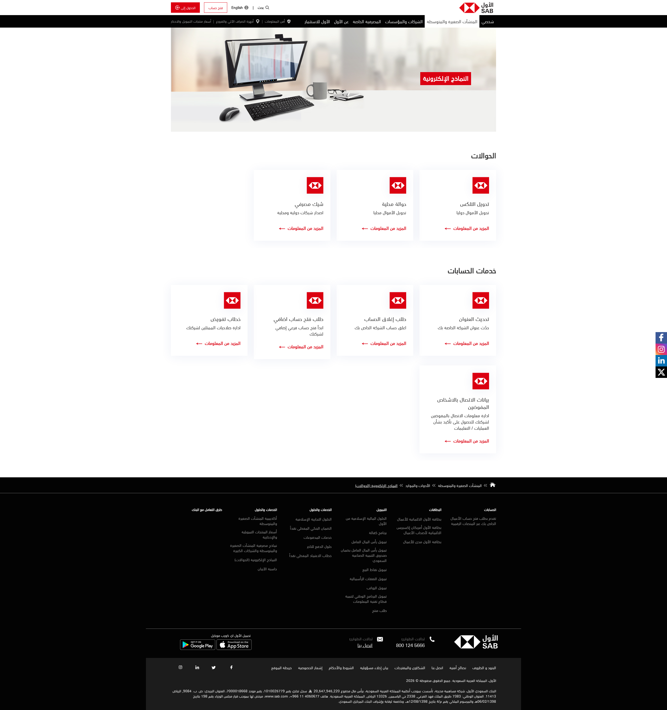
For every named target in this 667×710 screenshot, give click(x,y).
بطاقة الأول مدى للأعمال (422, 541)
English (237, 7)
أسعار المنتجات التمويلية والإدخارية (259, 534)
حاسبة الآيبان (267, 568)
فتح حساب (215, 7)
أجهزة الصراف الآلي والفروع (235, 21)
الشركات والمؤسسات (404, 21)
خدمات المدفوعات (318, 537)
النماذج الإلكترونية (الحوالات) (255, 559)
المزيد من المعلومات (471, 228)
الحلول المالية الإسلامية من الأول (366, 521)
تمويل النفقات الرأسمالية (368, 578)
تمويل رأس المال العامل (369, 541)
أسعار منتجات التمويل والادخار (191, 21)
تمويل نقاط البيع (374, 569)
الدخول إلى (188, 7)
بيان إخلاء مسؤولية (374, 667)
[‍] (476, 647)
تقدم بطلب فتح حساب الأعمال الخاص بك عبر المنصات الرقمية (473, 521)
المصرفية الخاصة (367, 21)
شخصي (487, 21)
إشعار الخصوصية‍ (310, 667)
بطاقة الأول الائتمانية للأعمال (419, 519)
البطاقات (435, 509)
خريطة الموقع (281, 667)
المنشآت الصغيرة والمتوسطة (452, 21)
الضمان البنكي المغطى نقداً (311, 528)
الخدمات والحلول (321, 509)
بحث (261, 7)
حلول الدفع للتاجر (319, 546)
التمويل (381, 509)
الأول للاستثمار (317, 21)
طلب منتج (379, 610)
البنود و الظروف (484, 667)
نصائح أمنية (457, 667)
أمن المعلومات (275, 21)
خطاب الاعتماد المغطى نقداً (310, 555)
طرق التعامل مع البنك (207, 509)
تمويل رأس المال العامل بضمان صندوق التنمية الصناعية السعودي (363, 555)
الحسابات (490, 509)
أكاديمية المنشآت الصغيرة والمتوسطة (257, 521)
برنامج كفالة (378, 532)
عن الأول (341, 21)
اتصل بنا (437, 667)
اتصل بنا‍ (365, 645)
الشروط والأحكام (341, 667)
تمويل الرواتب (377, 587)
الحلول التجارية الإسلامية (313, 519)
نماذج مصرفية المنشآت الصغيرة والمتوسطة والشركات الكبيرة (253, 548)
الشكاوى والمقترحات (409, 667)
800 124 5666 (410, 645)
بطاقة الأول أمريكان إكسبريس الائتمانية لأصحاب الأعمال (419, 530)
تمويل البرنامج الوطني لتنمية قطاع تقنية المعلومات (365, 598)
